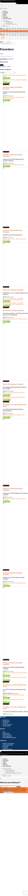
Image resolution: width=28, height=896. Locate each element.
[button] (1, 756)
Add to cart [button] (6, 84)
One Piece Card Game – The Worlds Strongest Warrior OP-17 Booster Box (15, 314)
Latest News (6, 721)
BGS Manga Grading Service (11, 24)
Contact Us (6, 720)
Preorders (6, 89)
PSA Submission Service (9, 737)
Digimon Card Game (8, 743)
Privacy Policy (7, 725)
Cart (4, 731)
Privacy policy (9, 792)
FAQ (4, 25)
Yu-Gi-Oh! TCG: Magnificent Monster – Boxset (15, 711)
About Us (5, 723)
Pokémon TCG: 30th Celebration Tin (13, 235)
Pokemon (5, 11)
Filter (2, 65)
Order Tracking (6, 26)
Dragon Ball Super (8, 745)
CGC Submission (9, 21)
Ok (4, 792)
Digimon (5, 14)
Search (18, 786)
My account (6, 733)
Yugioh (4, 15)
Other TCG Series (7, 18)
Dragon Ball (5, 12)
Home (1, 41)
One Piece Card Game (10, 310)
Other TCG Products (9, 290)
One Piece (5, 17)
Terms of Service (7, 724)
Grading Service (6, 20)
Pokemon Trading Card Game (12, 87)
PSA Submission (9, 22)
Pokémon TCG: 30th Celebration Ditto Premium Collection (13, 159)
